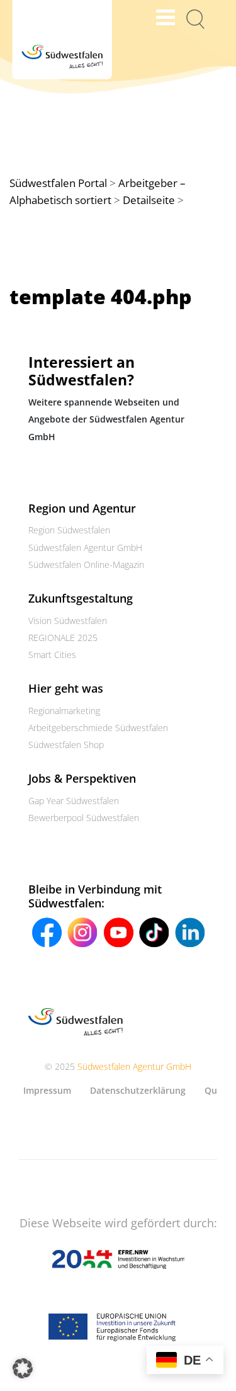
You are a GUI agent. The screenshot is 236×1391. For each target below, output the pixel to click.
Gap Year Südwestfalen (73, 801)
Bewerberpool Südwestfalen (83, 818)
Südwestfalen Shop (66, 745)
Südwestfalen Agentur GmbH (85, 548)
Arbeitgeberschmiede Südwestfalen (98, 728)
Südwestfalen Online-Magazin (86, 565)
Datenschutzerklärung (138, 1090)
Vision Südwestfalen (67, 621)
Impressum (47, 1090)
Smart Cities (52, 655)
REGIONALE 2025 (63, 638)
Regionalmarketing (64, 711)
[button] (22, 1368)
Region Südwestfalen (69, 530)
